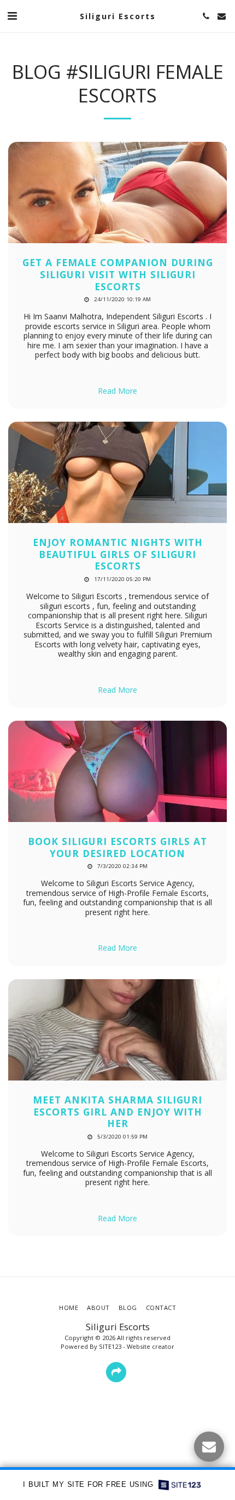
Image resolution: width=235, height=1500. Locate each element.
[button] (12, 15)
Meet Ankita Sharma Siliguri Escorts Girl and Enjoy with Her (117, 1111)
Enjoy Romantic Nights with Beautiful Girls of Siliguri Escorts (118, 554)
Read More (117, 391)
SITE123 (110, 1346)
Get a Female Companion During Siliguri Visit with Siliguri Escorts (117, 274)
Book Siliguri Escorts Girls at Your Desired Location (117, 847)
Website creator (150, 1346)
